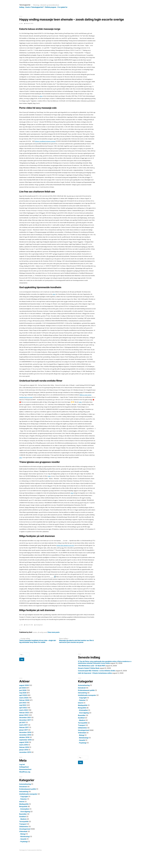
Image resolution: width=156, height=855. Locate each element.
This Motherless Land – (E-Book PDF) (91, 666)
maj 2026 (22, 693)
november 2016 (25, 735)
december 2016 (25, 732)
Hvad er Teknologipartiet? (34, 7)
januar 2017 (23, 730)
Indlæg (21, 7)
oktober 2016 (24, 737)
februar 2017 (24, 727)
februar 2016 (24, 747)
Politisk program (50, 7)
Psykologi (82, 743)
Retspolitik (82, 708)
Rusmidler (81, 715)
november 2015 (25, 752)
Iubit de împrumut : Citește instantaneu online (95, 673)
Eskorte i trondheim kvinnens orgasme (45, 141)
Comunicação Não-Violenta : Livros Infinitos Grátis (96, 671)
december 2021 (25, 717)
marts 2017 (23, 725)
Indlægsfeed (24, 767)
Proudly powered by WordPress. (34, 850)
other (41, 96)
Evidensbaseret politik (86, 690)
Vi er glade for (62, 7)
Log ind (22, 764)
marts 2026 (23, 698)
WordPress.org (24, 772)
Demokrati (82, 688)
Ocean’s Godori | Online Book (88, 668)
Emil (22, 23)
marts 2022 (23, 710)
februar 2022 (24, 712)
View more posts (53, 632)
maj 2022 (22, 705)
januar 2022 (23, 715)
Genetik (82, 740)
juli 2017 (22, 722)
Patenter (82, 700)
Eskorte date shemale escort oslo (65, 545)
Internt (80, 703)
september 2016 (25, 740)
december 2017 (25, 720)
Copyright (83, 698)
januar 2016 (23, 750)
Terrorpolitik (82, 723)
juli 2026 (22, 688)
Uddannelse (82, 728)
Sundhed (81, 718)
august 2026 (24, 685)
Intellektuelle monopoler (87, 695)
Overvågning (84, 713)
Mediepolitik (82, 705)
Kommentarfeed (25, 769)
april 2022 (23, 708)
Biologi (81, 735)
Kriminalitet (83, 710)
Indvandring (82, 693)
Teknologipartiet (24, 5)
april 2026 (23, 695)
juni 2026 (22, 690)
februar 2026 (24, 700)
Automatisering (84, 685)
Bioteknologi (83, 738)
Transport (81, 725)
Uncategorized (39, 624)
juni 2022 (22, 703)
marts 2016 (23, 745)
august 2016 (23, 742)
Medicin (82, 720)
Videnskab (82, 733)
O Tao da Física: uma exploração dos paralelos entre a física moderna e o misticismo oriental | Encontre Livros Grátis (104, 662)
